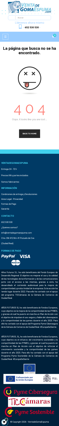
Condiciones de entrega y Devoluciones (19, 194)
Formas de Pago (8, 204)
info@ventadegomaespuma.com (16, 233)
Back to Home (30, 134)
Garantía (5, 209)
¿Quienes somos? (9, 227)
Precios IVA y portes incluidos (14, 175)
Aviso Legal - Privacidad (12, 199)
